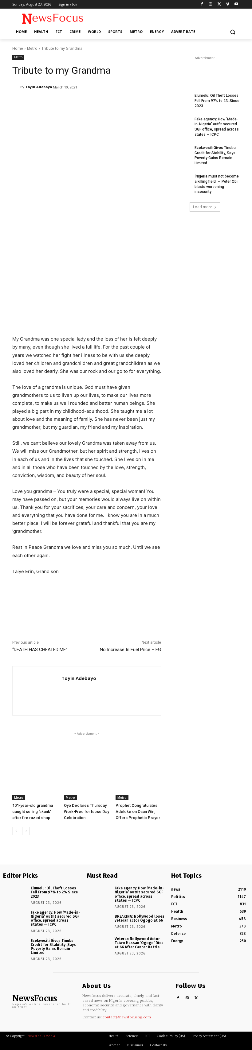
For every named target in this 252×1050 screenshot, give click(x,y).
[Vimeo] (227, 4)
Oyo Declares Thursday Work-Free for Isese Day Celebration (86, 811)
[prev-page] (16, 831)
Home (17, 48)
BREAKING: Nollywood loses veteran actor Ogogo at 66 (139, 918)
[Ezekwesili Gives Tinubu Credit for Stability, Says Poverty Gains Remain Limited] (180, 152)
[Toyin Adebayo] (16, 87)
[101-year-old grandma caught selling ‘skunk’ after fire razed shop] (35, 785)
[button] (232, 32)
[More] (170, 613)
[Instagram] (210, 4)
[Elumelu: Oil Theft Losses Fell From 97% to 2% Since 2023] (180, 100)
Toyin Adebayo (38, 86)
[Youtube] (236, 4)
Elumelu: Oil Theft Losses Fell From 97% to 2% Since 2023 (217, 100)
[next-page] (26, 831)
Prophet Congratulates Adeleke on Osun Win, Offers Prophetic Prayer (138, 811)
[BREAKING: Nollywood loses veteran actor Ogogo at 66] (98, 922)
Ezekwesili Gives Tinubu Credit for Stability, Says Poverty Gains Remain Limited (53, 947)
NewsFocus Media (41, 1036)
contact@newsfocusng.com (127, 1017)
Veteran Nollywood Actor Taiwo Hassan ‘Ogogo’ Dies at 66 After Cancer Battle (139, 943)
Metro (32, 48)
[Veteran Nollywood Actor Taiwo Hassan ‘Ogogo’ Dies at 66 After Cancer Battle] (98, 944)
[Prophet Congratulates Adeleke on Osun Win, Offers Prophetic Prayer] (138, 785)
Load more (202, 206)
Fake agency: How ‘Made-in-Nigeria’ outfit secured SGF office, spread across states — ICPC (55, 918)
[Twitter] (219, 4)
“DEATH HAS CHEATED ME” (39, 649)
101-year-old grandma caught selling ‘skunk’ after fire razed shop (32, 811)
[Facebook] (202, 4)
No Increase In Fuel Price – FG (130, 649)
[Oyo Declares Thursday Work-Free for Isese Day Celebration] (86, 785)
